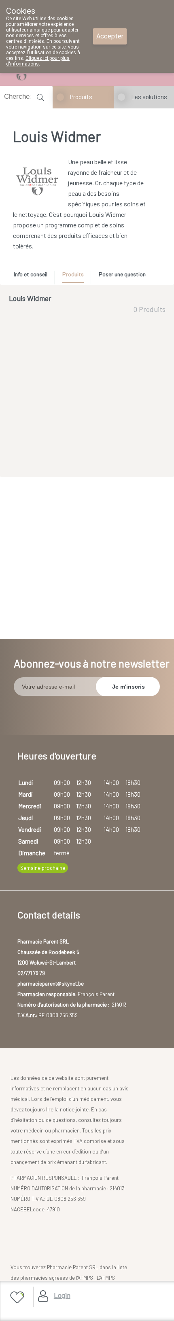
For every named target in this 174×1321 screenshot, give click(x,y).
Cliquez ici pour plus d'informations (38, 61)
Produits (81, 96)
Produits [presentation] (73, 274)
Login (62, 1295)
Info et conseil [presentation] (30, 274)
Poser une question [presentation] (122, 274)
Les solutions (149, 96)
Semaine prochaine (42, 868)
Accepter (109, 36)
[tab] (33, 276)
